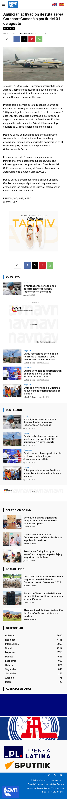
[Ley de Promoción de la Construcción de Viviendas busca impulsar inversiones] (12, 539)
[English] (54, 4)
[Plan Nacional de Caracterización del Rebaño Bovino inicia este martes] (12, 615)
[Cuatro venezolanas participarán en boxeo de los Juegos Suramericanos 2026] (12, 373)
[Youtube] (61, 775)
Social (25, 282)
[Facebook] (16, 39)
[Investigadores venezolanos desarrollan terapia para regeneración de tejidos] (12, 288)
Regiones (9, 28)
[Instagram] (49, 775)
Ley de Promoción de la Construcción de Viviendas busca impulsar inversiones (43, 537)
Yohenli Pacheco (30, 397)
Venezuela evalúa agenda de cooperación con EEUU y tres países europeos (40, 520)
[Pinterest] (31, 39)
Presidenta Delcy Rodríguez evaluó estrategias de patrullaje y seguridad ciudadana (43, 554)
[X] (24, 39)
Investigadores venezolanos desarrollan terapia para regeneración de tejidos (39, 288)
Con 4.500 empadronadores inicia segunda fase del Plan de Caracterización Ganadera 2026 (43, 579)
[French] (58, 4)
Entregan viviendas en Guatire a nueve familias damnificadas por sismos (42, 390)
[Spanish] (62, 4)
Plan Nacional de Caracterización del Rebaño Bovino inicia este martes (43, 613)
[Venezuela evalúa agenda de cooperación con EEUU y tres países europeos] (12, 522)
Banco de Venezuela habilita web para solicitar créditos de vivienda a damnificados (43, 596)
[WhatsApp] (39, 39)
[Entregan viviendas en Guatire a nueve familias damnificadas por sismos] (12, 390)
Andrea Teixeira (29, 363)
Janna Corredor (29, 560)
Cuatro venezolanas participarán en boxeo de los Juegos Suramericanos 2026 (43, 373)
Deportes (28, 367)
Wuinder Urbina (30, 586)
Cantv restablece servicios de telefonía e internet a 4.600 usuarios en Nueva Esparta (41, 356)
